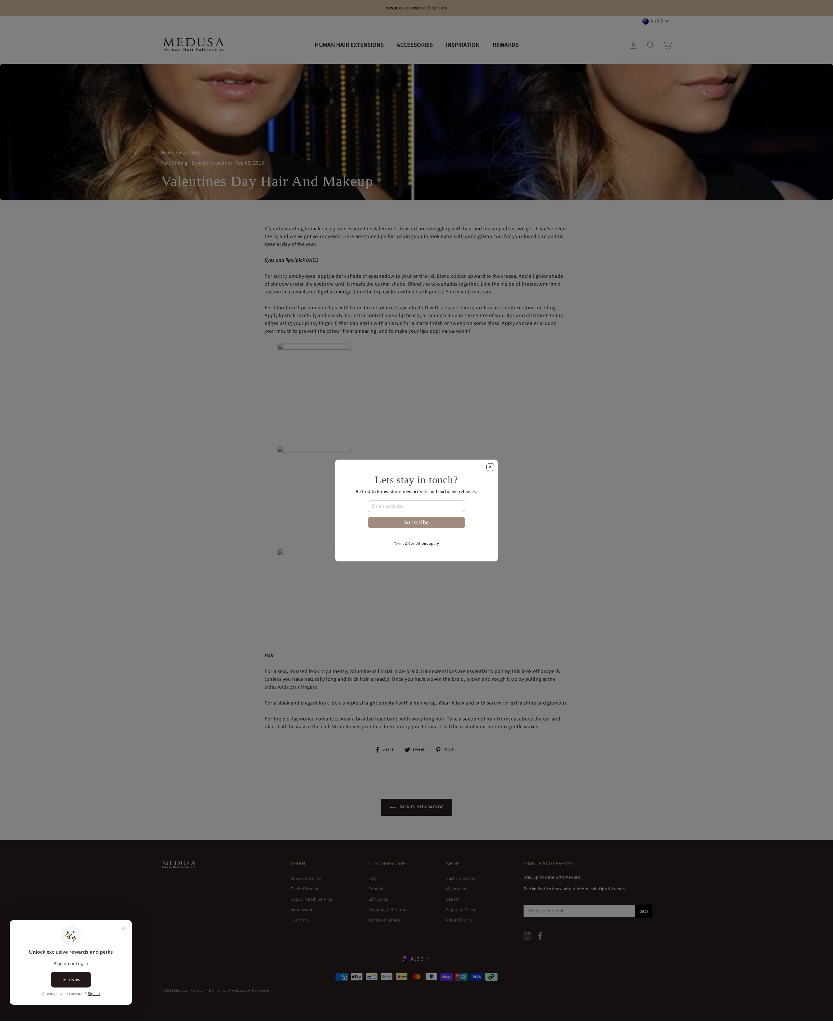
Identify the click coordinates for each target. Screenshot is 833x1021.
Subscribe (416, 522)
